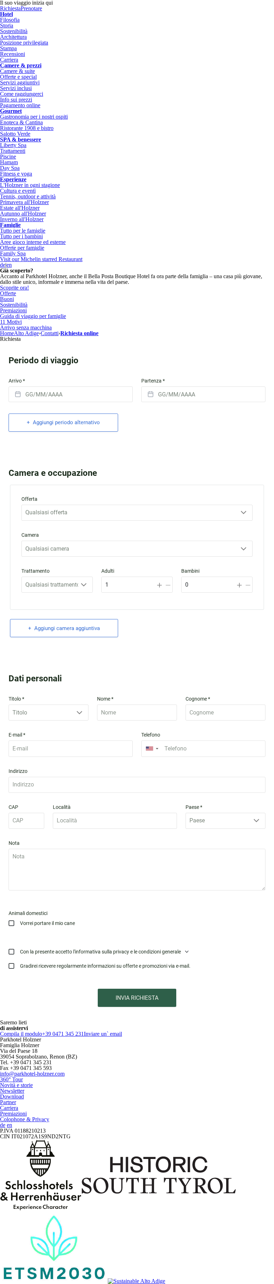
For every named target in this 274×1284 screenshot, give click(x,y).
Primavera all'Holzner (24, 202)
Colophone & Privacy (24, 1119)
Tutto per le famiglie (22, 231)
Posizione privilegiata (24, 43)
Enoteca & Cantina (21, 122)
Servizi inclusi (16, 88)
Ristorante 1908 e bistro (27, 128)
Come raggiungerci (21, 94)
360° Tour (11, 1079)
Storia (6, 25)
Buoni (7, 299)
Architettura (13, 37)
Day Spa (10, 168)
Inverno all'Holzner (22, 219)
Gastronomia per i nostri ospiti (34, 117)
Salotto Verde (15, 134)
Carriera (9, 60)
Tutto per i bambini (21, 236)
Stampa (8, 48)
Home (7, 333)
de (2, 265)
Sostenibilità (13, 31)
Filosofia (10, 20)
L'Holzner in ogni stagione (30, 185)
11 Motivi (11, 322)
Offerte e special (18, 77)
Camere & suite (17, 71)
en (9, 265)
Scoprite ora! (14, 288)
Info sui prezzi (16, 100)
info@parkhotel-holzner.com (32, 1074)
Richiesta (10, 8)
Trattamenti (12, 151)
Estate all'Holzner (20, 208)
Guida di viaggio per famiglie (33, 316)
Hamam (9, 162)
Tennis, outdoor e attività (28, 196)
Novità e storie (16, 1085)
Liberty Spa (13, 145)
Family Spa (13, 253)
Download (12, 1096)
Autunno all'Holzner (23, 213)
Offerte (8, 293)
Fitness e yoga (16, 174)
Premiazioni (13, 310)
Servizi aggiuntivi (20, 82)
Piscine (8, 157)
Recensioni (12, 54)
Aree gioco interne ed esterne (33, 242)
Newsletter (12, 1091)
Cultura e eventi (18, 191)
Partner (8, 1102)
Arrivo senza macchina (26, 327)
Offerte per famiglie (22, 248)
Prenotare (31, 8)
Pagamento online (20, 105)
